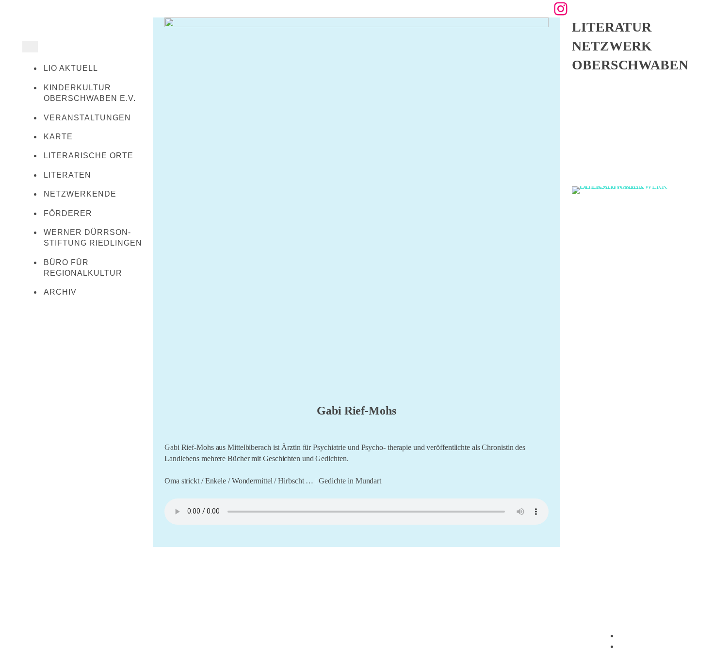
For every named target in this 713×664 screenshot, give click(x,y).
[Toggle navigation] (30, 46)
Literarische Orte (88, 155)
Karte (58, 137)
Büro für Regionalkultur (83, 267)
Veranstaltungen (87, 118)
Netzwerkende (80, 194)
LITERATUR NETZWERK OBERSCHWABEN (630, 45)
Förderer (68, 213)
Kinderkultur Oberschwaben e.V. (90, 92)
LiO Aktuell (71, 68)
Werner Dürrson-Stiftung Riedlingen (93, 237)
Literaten (67, 175)
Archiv (60, 292)
